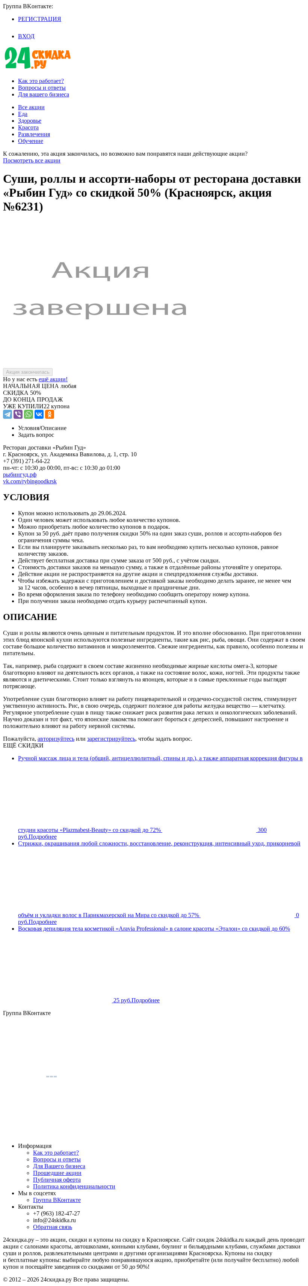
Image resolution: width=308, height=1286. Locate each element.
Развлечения (34, 134)
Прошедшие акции (57, 1173)
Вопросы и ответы (42, 87)
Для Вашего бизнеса (59, 1166)
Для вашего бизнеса (43, 94)
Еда (22, 114)
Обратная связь (52, 1227)
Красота (28, 127)
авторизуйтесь (56, 739)
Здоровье (29, 120)
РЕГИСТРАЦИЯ (39, 19)
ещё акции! (53, 379)
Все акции (31, 107)
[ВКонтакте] (39, 414)
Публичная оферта (57, 1179)
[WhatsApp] (28, 414)
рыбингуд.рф (19, 474)
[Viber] (18, 414)
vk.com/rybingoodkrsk (30, 481)
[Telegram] (7, 414)
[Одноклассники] (49, 414)
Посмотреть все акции (31, 160)
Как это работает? (41, 81)
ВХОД (26, 36)
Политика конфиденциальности (74, 1186)
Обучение (30, 141)
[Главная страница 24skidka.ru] (37, 68)
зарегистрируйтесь (111, 739)
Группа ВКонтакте (57, 1200)
